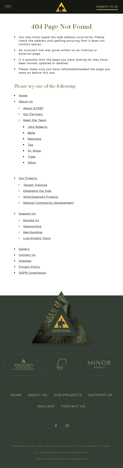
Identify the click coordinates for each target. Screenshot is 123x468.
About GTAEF (33, 108)
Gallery (24, 249)
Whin (32, 162)
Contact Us (27, 255)
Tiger (32, 156)
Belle (31, 133)
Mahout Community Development (48, 203)
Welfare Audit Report (23, 446)
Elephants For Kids (37, 191)
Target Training (35, 185)
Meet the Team (34, 120)
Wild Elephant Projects (40, 197)
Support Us (27, 213)
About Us (26, 101)
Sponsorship (32, 226)
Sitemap (25, 261)
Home (23, 95)
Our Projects (28, 178)
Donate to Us (107, 6)
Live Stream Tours (37, 238)
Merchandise (32, 232)
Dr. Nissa (34, 150)
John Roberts (37, 127)
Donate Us (31, 220)
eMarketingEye (80, 459)
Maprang (34, 139)
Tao (30, 145)
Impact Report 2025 (48, 446)
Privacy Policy (29, 267)
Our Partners (33, 114)
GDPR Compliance (32, 273)
